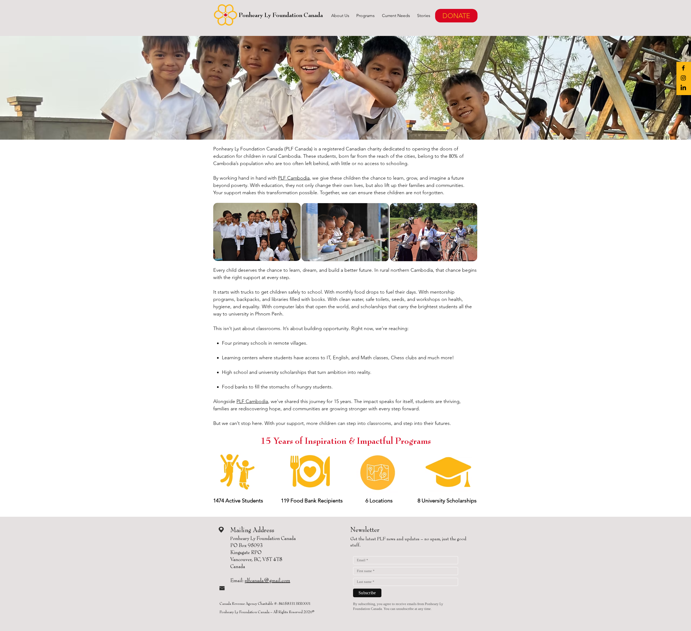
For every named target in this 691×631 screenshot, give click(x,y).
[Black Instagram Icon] (683, 78)
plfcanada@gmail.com (267, 580)
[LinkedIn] (683, 88)
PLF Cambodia (294, 178)
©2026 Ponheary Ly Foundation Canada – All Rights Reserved (266, 612)
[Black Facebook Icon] (683, 68)
